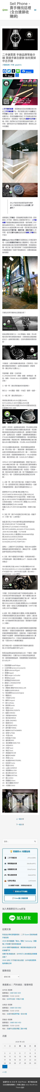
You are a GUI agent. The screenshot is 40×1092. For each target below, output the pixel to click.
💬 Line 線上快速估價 (20, 898)
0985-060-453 (15, 1022)
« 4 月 (4, 1072)
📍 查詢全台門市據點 (20, 891)
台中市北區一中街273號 (15, 999)
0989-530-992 (15, 1008)
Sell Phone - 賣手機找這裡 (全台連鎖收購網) (20, 10)
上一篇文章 (20, 819)
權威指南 (6, 65)
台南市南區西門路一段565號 (17, 1014)
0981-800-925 (15, 993)
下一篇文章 (20, 824)
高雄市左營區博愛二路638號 (17, 1029)
